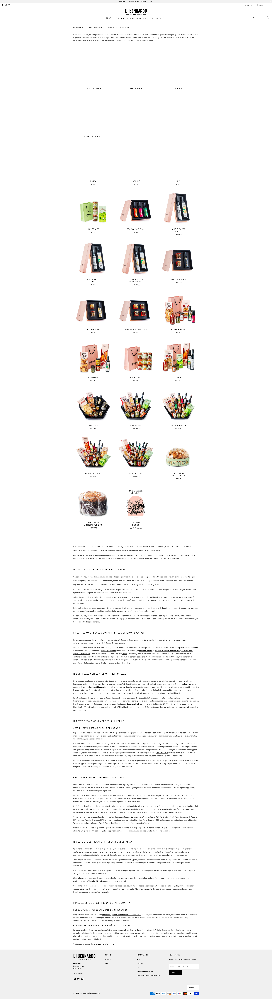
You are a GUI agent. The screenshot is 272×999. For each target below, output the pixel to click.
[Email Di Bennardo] (9, 5)
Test (106, 963)
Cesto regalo (93, 67)
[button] (110, 18)
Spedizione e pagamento (145, 971)
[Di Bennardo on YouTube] (2, 5)
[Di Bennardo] (136, 12)
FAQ (138, 959)
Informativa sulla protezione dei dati (148, 975)
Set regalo (178, 67)
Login (261, 5)
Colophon (140, 963)
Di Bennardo (82, 993)
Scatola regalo (136, 67)
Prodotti (107, 959)
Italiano (247, 5)
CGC (138, 967)
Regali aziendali (93, 115)
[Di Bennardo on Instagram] (6, 5)
